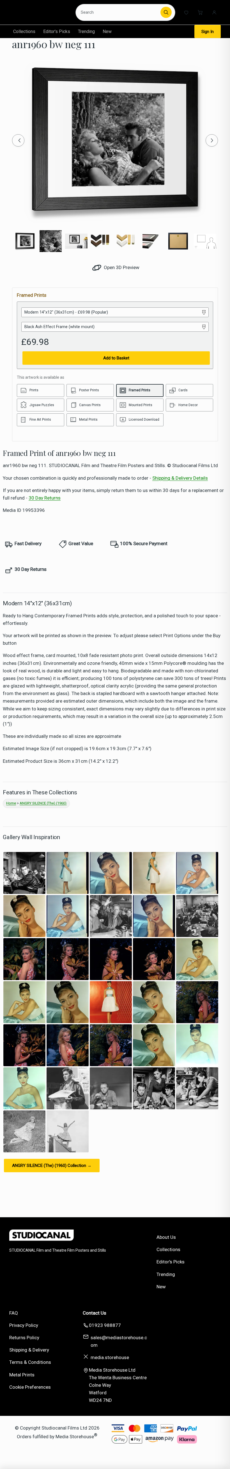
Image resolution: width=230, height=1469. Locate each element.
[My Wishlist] (186, 12)
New (107, 31)
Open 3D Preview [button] (121, 267)
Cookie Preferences (30, 1387)
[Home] (40, 12)
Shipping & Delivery (29, 1350)
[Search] (166, 12)
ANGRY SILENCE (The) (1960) (43, 803)
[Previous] (18, 140)
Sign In (207, 31)
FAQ (13, 1313)
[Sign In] (214, 12)
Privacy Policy (23, 1325)
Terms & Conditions (30, 1362)
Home (11, 803)
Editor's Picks (56, 31)
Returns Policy (24, 1337)
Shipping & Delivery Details (180, 478)
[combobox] (119, 12)
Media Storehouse (75, 1436)
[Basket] (200, 12)
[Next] (212, 140)
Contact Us (94, 1313)
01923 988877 (105, 1325)
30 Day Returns (45, 498)
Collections (24, 31)
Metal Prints (21, 1375)
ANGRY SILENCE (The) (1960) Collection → (51, 1165)
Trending (86, 31)
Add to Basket (116, 358)
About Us (166, 1237)
